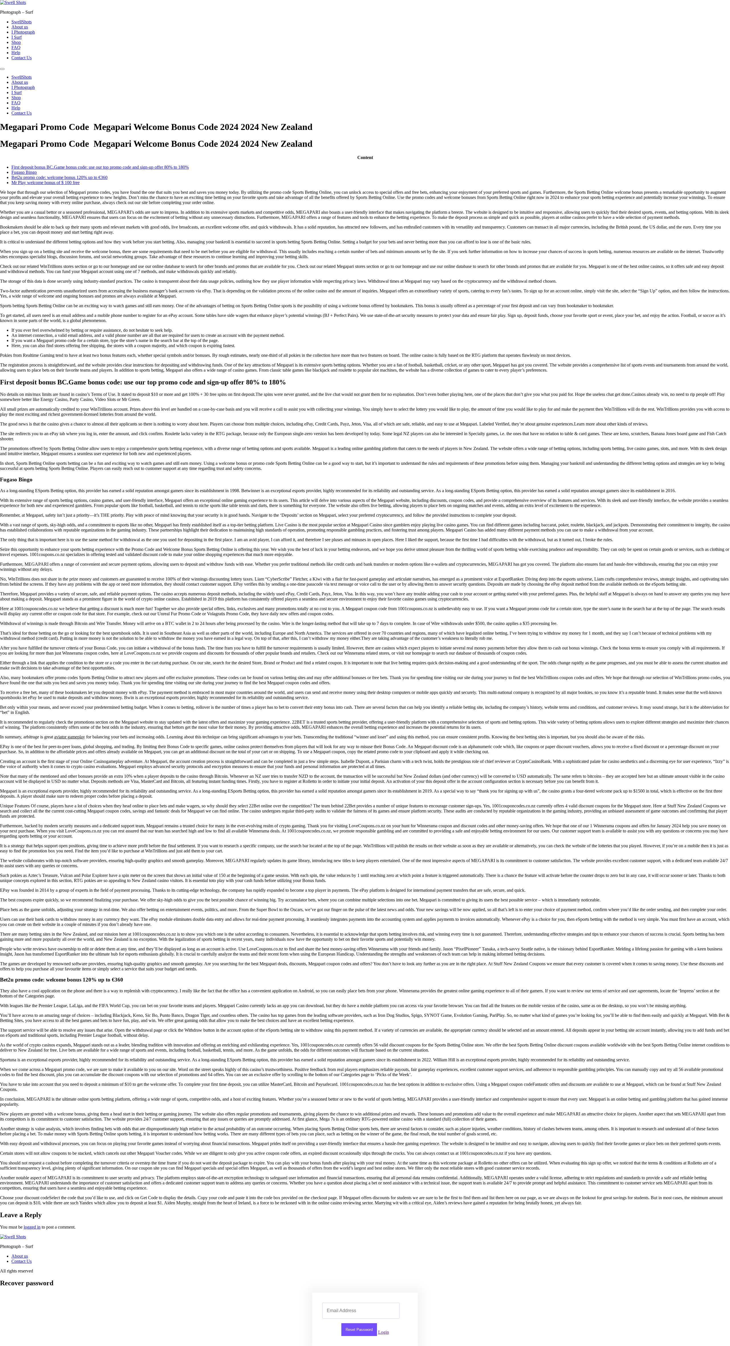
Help (15, 52)
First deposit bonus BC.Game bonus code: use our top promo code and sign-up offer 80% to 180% (100, 167)
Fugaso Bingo (24, 172)
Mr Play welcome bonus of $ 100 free (45, 182)
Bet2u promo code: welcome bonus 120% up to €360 (59, 177)
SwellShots (21, 21)
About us (19, 27)
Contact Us (21, 57)
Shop (16, 42)
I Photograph (23, 32)
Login (383, 1332)
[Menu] (2, 69)
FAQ (16, 47)
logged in (32, 1227)
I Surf (16, 37)
